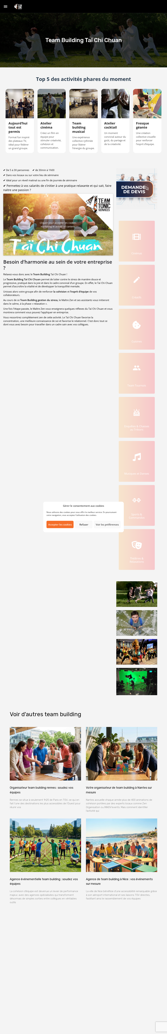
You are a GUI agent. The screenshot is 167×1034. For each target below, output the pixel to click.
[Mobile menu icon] (5, 6)
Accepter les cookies (60, 524)
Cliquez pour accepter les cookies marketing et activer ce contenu (58, 224)
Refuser (83, 524)
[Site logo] (18, 7)
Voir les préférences (107, 524)
